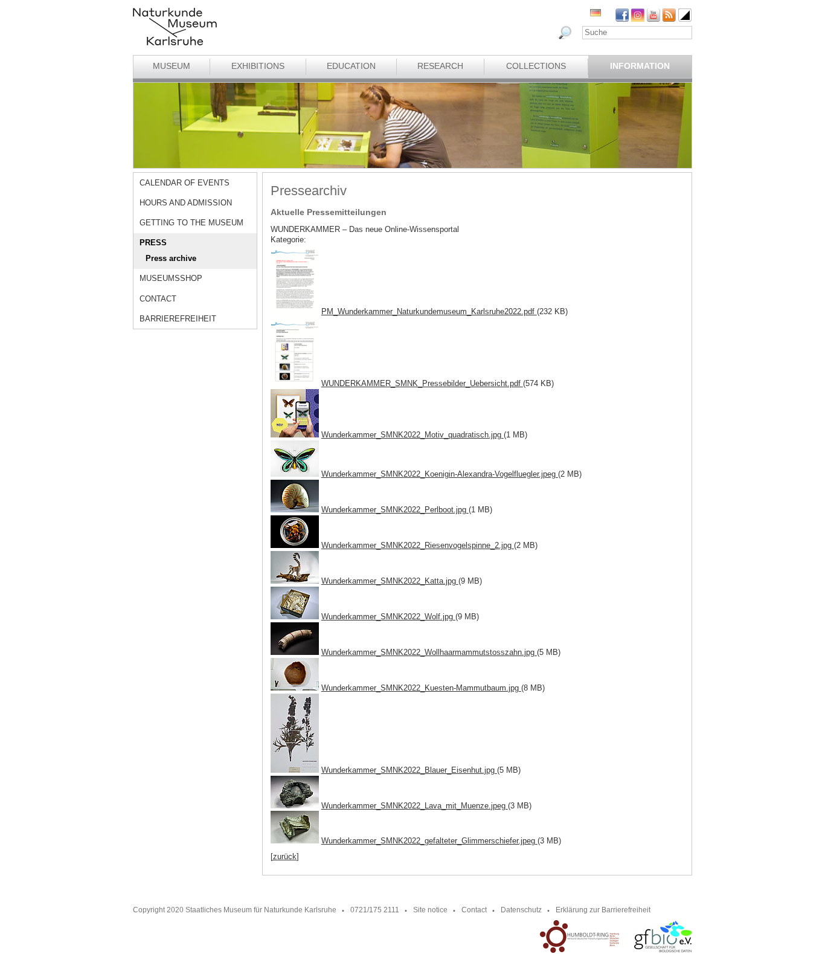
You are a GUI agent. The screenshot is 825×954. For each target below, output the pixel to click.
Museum (171, 66)
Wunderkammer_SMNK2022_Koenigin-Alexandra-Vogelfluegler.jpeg (439, 474)
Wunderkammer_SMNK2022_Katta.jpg (389, 580)
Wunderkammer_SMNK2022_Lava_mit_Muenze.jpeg (414, 805)
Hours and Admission (186, 202)
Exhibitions (257, 66)
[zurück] (285, 856)
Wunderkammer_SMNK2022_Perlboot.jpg (395, 509)
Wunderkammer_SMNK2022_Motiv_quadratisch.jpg (412, 434)
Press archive (171, 258)
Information (640, 66)
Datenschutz (521, 910)
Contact (158, 298)
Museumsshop (171, 278)
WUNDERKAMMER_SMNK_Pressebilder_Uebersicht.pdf (422, 383)
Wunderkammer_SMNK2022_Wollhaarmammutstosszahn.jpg (429, 652)
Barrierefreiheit (178, 318)
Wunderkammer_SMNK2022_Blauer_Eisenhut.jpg (409, 770)
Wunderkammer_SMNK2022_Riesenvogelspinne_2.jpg (417, 545)
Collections (536, 66)
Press (153, 242)
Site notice (430, 910)
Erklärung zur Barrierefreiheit (603, 910)
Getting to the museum (191, 222)
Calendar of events (185, 182)
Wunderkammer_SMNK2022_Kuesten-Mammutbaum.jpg (421, 687)
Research (440, 66)
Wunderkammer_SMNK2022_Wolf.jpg (388, 616)
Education (351, 66)
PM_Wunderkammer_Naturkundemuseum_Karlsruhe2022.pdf (429, 311)
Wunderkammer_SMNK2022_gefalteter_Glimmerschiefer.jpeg (429, 840)
